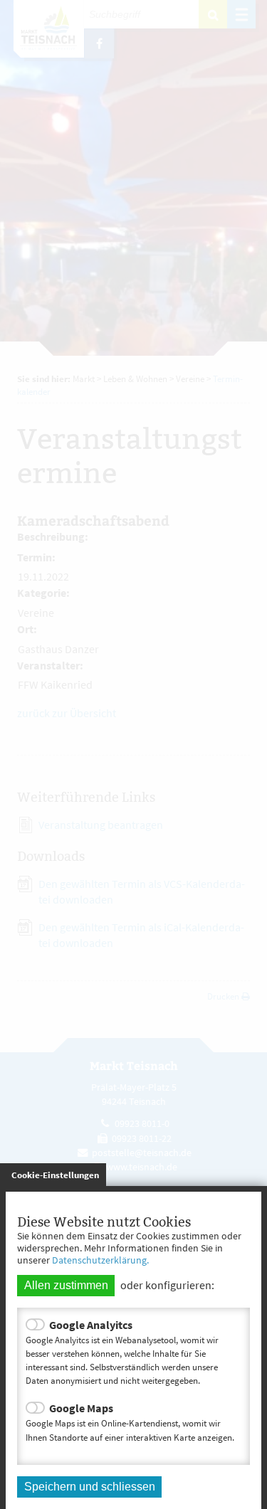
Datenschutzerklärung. (100, 1260)
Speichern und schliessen (89, 1487)
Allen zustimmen (66, 1285)
